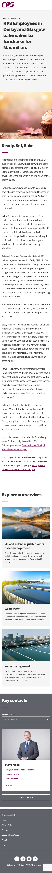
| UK (11, 785)
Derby (7, 785)
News (20, 18)
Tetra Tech (6, 840)
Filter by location (8, 714)
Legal (4, 820)
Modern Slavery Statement (12, 835)
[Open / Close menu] (48, 5)
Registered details (8, 815)
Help (3, 845)
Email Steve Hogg (11, 778)
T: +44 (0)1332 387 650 (12, 774)
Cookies (5, 830)
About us (13, 18)
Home (5, 18)
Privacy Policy (7, 825)
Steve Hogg (12, 764)
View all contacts (26, 797)
